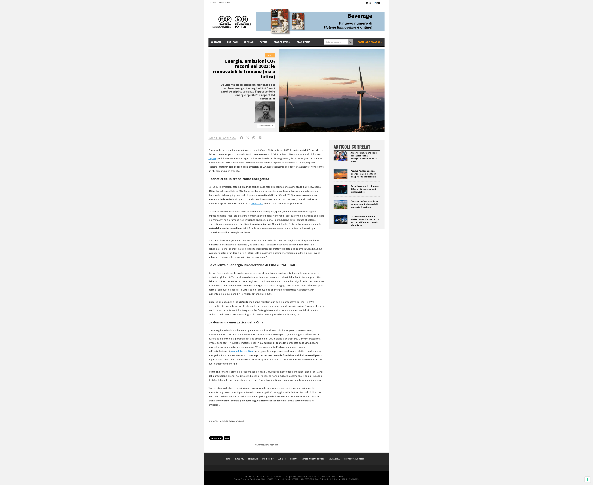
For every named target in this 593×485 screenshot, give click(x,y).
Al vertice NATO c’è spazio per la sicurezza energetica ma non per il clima (365, 157)
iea (227, 437)
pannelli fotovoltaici (242, 351)
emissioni (216, 437)
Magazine (303, 42)
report (212, 158)
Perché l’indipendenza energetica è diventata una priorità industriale (363, 173)
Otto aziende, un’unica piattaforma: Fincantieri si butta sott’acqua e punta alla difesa (365, 220)
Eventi (264, 42)
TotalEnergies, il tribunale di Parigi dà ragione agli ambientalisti (365, 189)
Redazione (239, 458)
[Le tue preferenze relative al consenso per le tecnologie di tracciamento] (588, 480)
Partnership (267, 458)
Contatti (282, 458)
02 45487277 (341, 476)
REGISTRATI (224, 2)
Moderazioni (283, 42)
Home (217, 42)
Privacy (293, 458)
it (375, 3)
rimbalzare (257, 203)
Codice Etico (334, 458)
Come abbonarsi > (370, 42)
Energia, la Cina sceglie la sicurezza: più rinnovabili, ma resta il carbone (364, 204)
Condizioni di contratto (313, 458)
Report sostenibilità (354, 458)
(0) (369, 3)
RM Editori (253, 458)
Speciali (249, 42)
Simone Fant (268, 98)
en (378, 3)
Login (213, 2)
